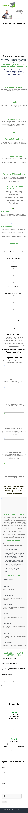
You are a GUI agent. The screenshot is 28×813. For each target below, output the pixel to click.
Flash (21, 809)
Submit (4, 801)
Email (3, 772)
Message (4, 783)
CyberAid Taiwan (9, 809)
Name (3, 767)
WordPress (16, 811)
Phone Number (6, 778)
